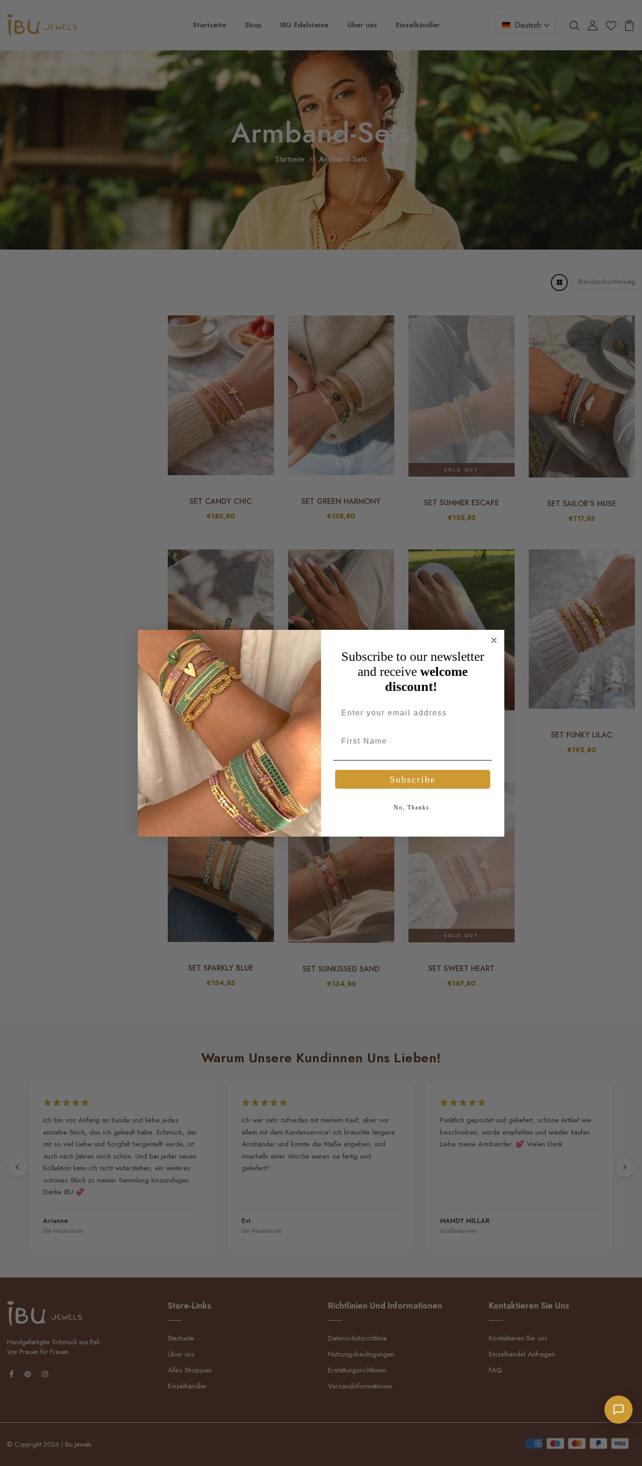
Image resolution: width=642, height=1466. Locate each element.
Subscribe (413, 779)
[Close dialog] (494, 640)
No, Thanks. (413, 807)
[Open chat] (618, 1409)
